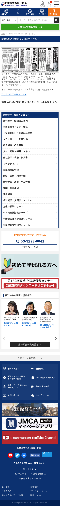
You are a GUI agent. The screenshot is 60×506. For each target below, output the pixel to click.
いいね (36, 455)
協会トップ (28, 469)
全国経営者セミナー (28, 478)
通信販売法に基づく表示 (12, 495)
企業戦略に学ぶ (11, 169)
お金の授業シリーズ (13, 206)
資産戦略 (7, 194)
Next (54, 338)
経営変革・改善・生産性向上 (17, 182)
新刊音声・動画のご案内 (15, 121)
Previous (2, 338)
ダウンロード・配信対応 (15, 139)
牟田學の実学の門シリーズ (16, 225)
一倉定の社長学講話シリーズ (17, 218)
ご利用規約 (6, 491)
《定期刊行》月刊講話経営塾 (17, 133)
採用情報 (34, 487)
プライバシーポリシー (39, 491)
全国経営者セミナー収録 (15, 127)
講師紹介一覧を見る (30, 344)
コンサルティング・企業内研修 (28, 473)
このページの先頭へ (30, 358)
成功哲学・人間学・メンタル (17, 200)
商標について (36, 495)
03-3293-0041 (30, 241)
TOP (3, 34)
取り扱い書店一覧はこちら (13, 94)
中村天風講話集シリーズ (15, 212)
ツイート (48, 454)
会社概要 (5, 487)
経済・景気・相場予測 (14, 176)
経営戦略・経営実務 (13, 145)
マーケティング (11, 163)
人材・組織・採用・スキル (16, 151)
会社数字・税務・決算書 (15, 157)
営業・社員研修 (11, 188)
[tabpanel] (12, 313)
